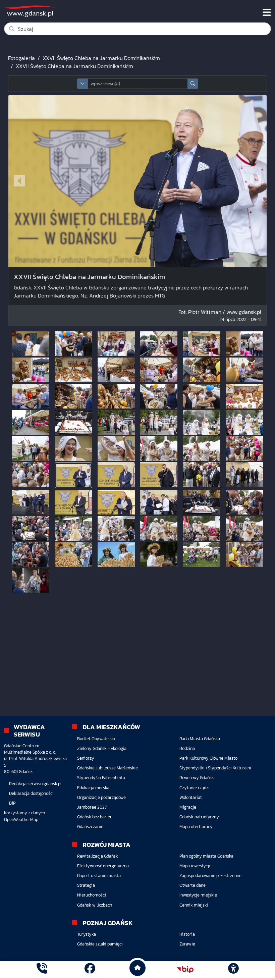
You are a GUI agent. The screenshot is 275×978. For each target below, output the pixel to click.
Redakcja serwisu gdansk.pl (35, 783)
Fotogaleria (21, 58)
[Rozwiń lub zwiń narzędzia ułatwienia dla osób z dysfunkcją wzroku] (233, 969)
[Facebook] (90, 969)
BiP (12, 803)
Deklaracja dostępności (31, 793)
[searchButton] (192, 83)
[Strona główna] (42, 969)
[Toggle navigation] (267, 12)
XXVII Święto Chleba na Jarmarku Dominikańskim (101, 58)
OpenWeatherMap (21, 819)
